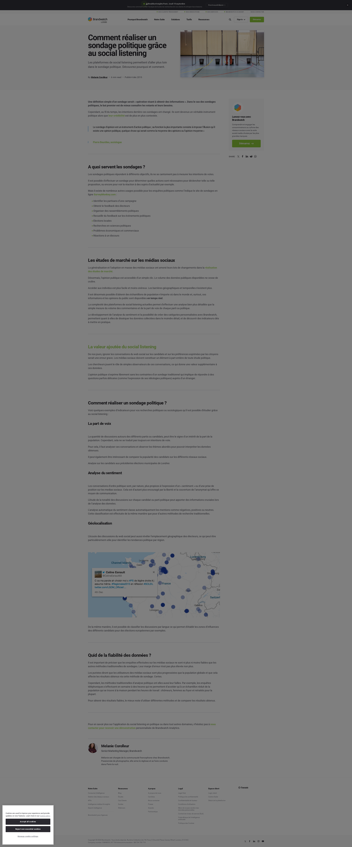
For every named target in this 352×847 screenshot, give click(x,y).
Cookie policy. (45, 816)
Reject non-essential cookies (28, 829)
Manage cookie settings (28, 836)
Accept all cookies (28, 822)
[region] (28, 825)
